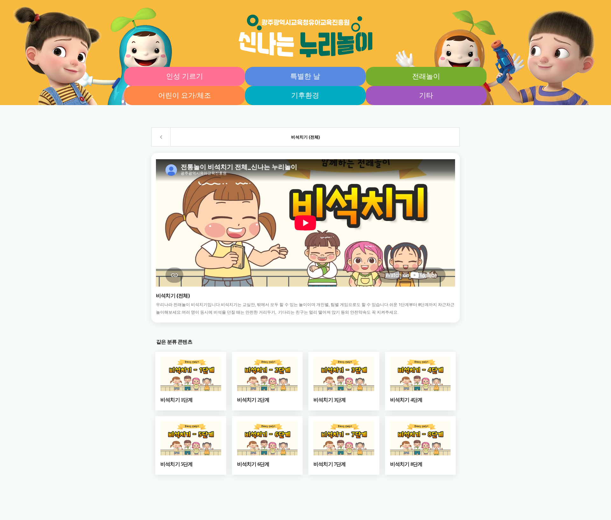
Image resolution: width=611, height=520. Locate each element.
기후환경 (305, 95)
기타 (426, 95)
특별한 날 (305, 76)
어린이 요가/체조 (184, 95)
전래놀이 (426, 76)
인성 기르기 (184, 76)
